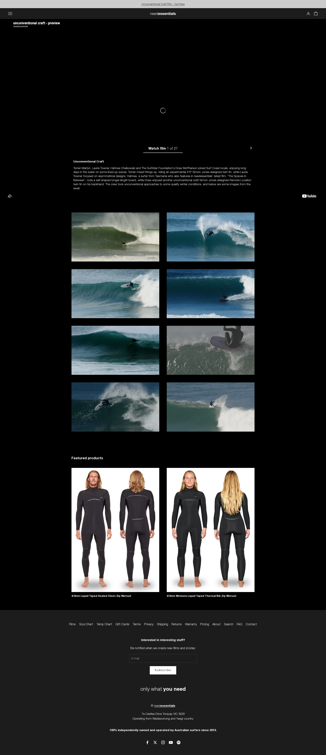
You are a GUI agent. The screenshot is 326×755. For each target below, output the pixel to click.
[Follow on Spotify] (178, 742)
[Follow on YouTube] (171, 742)
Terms (137, 624)
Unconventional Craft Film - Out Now (163, 4)
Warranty (191, 624)
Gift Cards (122, 624)
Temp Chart (104, 624)
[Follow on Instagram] (163, 742)
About (216, 624)
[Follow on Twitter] (155, 742)
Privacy (148, 624)
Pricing (204, 624)
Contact (251, 624)
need (164, 705)
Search (228, 624)
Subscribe (163, 670)
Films (72, 624)
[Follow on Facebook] (147, 742)
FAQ (239, 624)
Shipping (162, 624)
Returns (176, 624)
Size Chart (86, 624)
